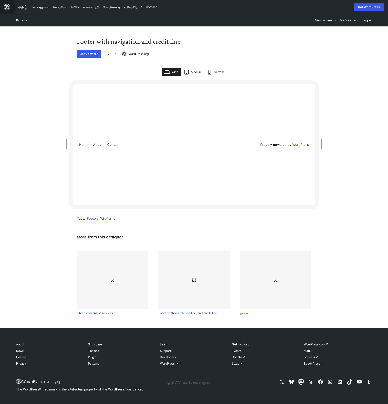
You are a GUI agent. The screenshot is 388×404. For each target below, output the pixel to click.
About (20, 344)
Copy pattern (89, 54)
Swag (237, 363)
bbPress (311, 357)
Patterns (21, 20)
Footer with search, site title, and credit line (188, 313)
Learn (164, 344)
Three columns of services (95, 313)
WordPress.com (316, 344)
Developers (168, 357)
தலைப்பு (244, 313)
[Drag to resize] (67, 144)
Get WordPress (369, 7)
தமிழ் (57, 382)
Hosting (21, 357)
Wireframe (107, 218)
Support (165, 351)
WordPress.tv (170, 363)
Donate (238, 357)
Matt (308, 351)
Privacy (21, 363)
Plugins (93, 357)
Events (236, 351)
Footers (92, 218)
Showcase (95, 344)
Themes (93, 351)
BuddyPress (314, 363)
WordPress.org (139, 54)
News (20, 351)
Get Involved (240, 344)
